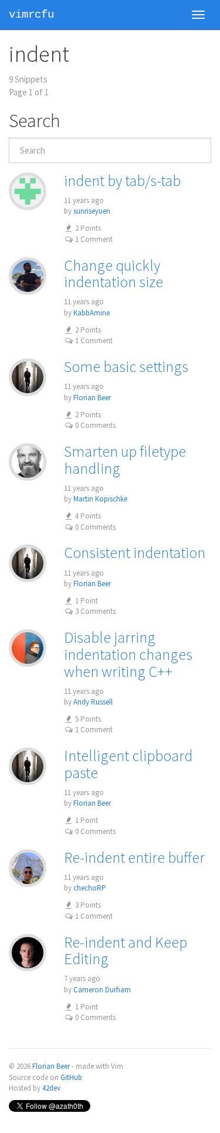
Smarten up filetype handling (125, 459)
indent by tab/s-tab (122, 180)
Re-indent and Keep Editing (125, 950)
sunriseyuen (91, 211)
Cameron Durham (102, 990)
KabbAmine (91, 313)
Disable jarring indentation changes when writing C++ (128, 653)
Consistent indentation (134, 552)
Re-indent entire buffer (134, 857)
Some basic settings (126, 366)
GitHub (71, 1077)
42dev (51, 1088)
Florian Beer (92, 398)
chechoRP (89, 888)
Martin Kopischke (100, 499)
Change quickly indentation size (113, 273)
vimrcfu (31, 14)
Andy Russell (93, 702)
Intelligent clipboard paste (128, 764)
